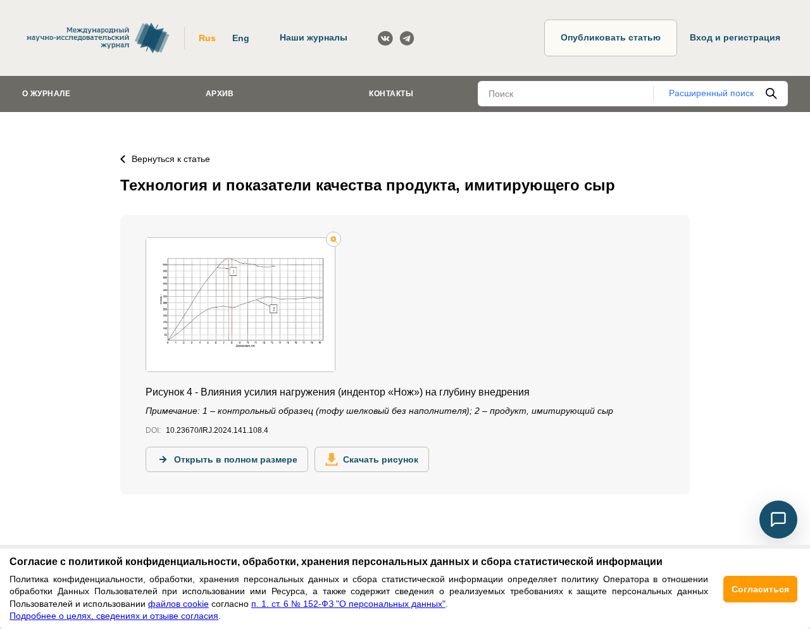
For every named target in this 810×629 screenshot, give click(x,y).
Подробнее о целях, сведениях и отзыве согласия (113, 616)
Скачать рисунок (380, 459)
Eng (240, 38)
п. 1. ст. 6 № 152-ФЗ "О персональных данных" (348, 604)
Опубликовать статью (611, 37)
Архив (220, 93)
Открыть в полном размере (235, 459)
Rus (207, 38)
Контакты (391, 93)
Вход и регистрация (735, 37)
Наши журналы (313, 37)
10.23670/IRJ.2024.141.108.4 (217, 430)
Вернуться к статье (171, 159)
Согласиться (760, 589)
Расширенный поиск (711, 93)
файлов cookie (178, 604)
